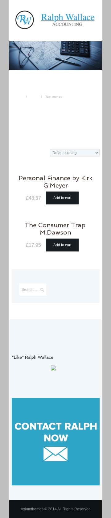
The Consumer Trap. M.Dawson (56, 229)
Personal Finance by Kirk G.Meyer (55, 182)
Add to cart (62, 198)
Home (18, 96)
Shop (34, 96)
